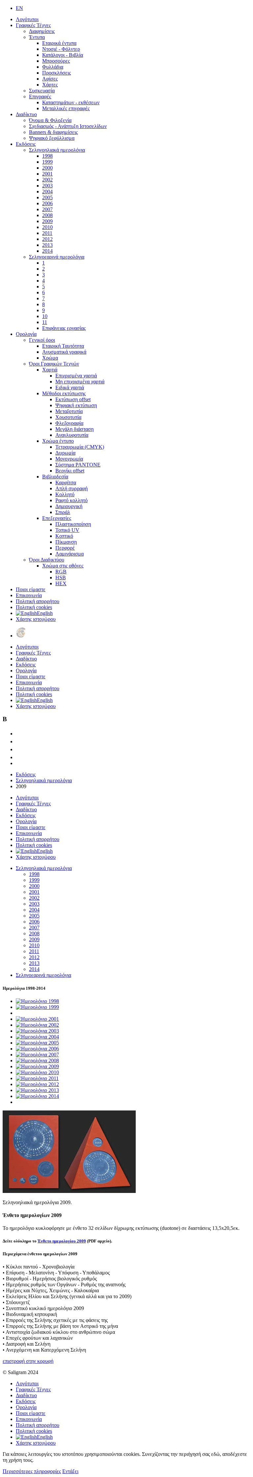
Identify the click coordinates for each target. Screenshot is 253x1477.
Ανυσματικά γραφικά (64, 352)
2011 (47, 233)
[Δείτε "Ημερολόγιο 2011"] (37, 1078)
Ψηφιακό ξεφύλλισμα (51, 138)
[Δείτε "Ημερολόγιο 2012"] (37, 1084)
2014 (47, 251)
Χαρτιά (49, 369)
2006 (47, 203)
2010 (47, 227)
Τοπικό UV (67, 530)
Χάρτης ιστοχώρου (36, 619)
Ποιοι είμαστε (30, 589)
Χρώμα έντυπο (58, 441)
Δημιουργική (68, 506)
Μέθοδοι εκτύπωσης (64, 393)
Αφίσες (50, 78)
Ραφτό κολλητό (71, 500)
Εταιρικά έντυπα (59, 43)
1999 (47, 162)
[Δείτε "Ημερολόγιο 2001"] (37, 1019)
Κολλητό (64, 494)
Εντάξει (70, 1471)
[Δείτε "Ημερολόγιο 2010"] (37, 1072)
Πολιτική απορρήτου (37, 601)
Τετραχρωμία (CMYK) (79, 447)
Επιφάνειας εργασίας (64, 328)
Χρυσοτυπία (68, 417)
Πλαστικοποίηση (73, 524)
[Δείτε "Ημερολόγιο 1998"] (37, 1001)
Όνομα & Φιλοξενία (50, 120)
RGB (61, 571)
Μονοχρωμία (69, 459)
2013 (47, 245)
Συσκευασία (42, 90)
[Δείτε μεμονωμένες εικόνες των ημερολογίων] (69, 1191)
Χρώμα (50, 358)
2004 (47, 191)
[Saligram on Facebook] (19, 741)
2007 (47, 209)
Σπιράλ (62, 512)
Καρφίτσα (65, 482)
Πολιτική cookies (34, 607)
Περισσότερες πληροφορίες (32, 1471)
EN (19, 8)
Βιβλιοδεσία (55, 476)
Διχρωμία (65, 453)
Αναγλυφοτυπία (71, 435)
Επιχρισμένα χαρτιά (76, 375)
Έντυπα (37, 37)
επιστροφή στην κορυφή (28, 1361)
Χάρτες (50, 84)
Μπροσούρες (56, 61)
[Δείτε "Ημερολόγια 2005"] (37, 1042)
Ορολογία (26, 334)
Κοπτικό (64, 536)
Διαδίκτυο (26, 114)
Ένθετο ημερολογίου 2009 (62, 1240)
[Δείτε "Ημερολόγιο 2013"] (37, 1090)
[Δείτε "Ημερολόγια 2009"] (37, 1066)
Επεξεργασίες (56, 518)
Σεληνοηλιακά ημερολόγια (57, 150)
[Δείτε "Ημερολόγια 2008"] (37, 1060)
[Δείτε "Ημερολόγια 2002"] (37, 1025)
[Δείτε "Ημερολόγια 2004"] (37, 1037)
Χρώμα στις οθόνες (62, 565)
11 (44, 322)
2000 (47, 168)
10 (44, 316)
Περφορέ (65, 548)
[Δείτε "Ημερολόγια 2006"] (37, 1048)
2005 (47, 197)
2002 (47, 179)
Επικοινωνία (29, 595)
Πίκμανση (66, 542)
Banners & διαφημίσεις (53, 132)
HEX (61, 583)
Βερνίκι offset (69, 470)
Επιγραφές (40, 96)
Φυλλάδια (52, 67)
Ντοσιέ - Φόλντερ (61, 49)
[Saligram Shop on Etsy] (19, 733)
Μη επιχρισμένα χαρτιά (79, 381)
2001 (47, 174)
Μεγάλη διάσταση (74, 429)
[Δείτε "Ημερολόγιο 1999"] (37, 1007)
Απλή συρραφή (71, 488)
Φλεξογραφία (69, 423)
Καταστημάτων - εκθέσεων (70, 102)
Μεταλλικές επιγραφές (66, 108)
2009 (47, 221)
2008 (47, 215)
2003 (47, 185)
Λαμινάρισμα (69, 554)
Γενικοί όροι (42, 340)
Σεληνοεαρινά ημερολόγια (56, 257)
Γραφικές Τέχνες (33, 25)
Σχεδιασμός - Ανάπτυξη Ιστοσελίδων (68, 126)
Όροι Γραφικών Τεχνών (54, 364)
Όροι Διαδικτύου (46, 559)
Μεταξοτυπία (69, 411)
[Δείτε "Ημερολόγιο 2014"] (37, 1096)
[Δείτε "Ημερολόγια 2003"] (37, 1031)
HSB (60, 577)
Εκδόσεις (26, 144)
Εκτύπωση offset (73, 399)
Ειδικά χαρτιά (69, 387)
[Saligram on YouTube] (19, 749)
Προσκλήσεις (56, 73)
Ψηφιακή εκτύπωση (76, 405)
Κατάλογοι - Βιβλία (62, 55)
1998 (47, 156)
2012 (47, 239)
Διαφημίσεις (42, 31)
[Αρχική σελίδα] (21, 635)
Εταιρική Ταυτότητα (63, 346)
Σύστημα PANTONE (77, 464)
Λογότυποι (27, 19)
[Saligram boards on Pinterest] (19, 757)
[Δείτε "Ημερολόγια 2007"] (37, 1054)
